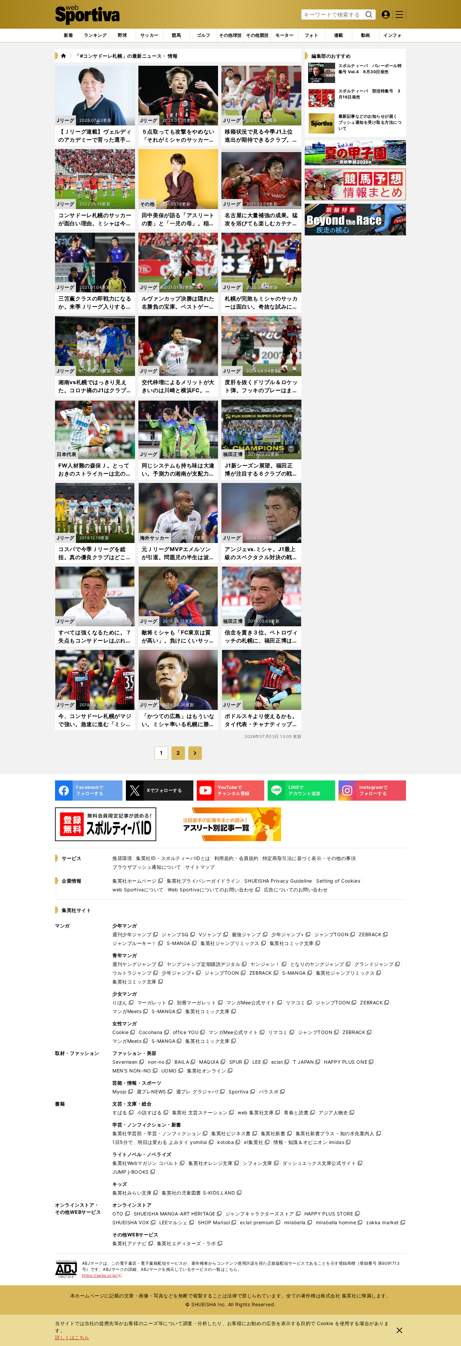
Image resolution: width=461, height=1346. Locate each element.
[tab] (122, 35)
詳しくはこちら (72, 1337)
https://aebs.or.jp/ (102, 1275)
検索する (368, 15)
